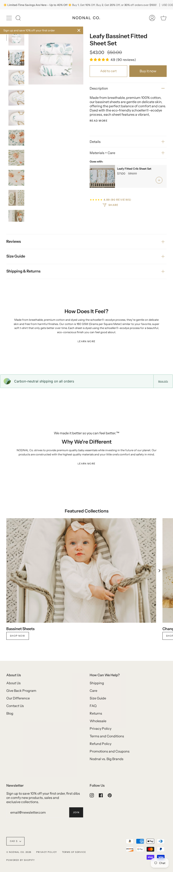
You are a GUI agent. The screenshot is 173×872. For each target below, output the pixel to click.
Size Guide (15, 256)
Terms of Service (74, 852)
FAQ (93, 706)
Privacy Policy (100, 728)
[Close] (79, 30)
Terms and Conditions (107, 736)
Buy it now (148, 71)
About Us (13, 683)
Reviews (13, 241)
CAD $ (14, 841)
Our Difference (18, 698)
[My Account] (152, 17)
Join (76, 812)
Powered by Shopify (20, 860)
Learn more (86, 341)
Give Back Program (21, 690)
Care (93, 690)
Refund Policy (100, 744)
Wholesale (98, 721)
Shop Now (17, 635)
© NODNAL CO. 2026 (18, 852)
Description (99, 88)
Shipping (97, 683)
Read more (99, 120)
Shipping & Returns (23, 271)
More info (163, 381)
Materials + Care (102, 153)
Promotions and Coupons (110, 751)
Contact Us (15, 706)
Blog (9, 713)
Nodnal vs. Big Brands (106, 759)
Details (95, 142)
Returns (96, 713)
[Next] (159, 570)
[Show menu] (9, 18)
